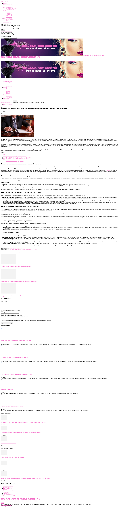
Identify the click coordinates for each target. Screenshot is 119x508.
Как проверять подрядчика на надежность (13, 159)
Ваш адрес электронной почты (20, 34)
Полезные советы (7, 18)
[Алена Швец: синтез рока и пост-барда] (4, 454)
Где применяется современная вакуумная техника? (16, 340)
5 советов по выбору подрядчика (14, 161)
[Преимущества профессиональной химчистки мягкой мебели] (8, 278)
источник (108, 170)
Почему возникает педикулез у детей (12, 406)
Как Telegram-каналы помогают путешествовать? (16, 374)
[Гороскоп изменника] (5, 386)
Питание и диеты (10, 9)
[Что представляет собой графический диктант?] (6, 354)
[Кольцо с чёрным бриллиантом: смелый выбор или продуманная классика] (4, 419)
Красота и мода (9, 19)
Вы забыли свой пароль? (6, 31)
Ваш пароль (16, 28)
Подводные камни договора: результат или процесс (16, 158)
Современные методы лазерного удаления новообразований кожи (20, 432)
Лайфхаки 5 (9, 17)
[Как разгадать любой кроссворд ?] (8, 293)
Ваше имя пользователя (18, 26)
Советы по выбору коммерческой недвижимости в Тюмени (23, 249)
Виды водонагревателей (8, 468)
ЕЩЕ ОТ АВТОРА (22, 252)
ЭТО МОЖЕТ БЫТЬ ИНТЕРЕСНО (9, 252)
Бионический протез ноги (8, 443)
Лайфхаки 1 (9, 12)
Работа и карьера (10, 20)
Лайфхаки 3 (9, 14)
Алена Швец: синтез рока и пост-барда (12, 457)
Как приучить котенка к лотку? (17, 248)
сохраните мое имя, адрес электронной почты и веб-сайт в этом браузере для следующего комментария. (26, 320)
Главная (5, 3)
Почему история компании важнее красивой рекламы (16, 154)
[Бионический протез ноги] (4, 440)
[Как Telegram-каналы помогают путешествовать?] (6, 371)
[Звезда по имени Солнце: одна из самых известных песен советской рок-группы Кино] (4, 475)
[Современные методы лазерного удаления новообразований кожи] (4, 430)
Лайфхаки (5, 10)
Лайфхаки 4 (9, 15)
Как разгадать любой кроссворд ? (11, 296)
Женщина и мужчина (8, 4)
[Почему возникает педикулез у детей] (6, 404)
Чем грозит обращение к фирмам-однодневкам (14, 156)
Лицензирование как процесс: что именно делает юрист (17, 157)
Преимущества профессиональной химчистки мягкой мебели (19, 281)
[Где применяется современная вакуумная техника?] (6, 337)
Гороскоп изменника (7, 389)
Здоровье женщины (8, 7)
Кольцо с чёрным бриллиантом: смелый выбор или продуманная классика (23, 422)
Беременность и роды (11, 8)
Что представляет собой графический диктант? (15, 357)
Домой (2, 102)
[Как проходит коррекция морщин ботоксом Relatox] (8, 263)
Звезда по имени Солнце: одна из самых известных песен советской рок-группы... (25, 478)
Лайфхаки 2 (9, 13)
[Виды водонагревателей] (4, 465)
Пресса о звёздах (7, 22)
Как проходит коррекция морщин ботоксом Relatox (16, 266)
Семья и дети (9, 6)
